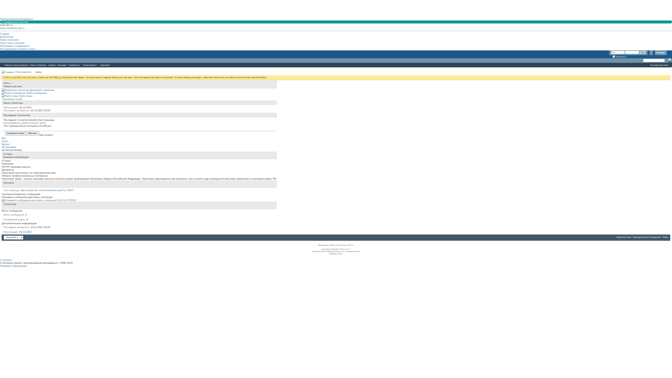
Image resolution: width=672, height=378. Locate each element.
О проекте (6, 259)
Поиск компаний (9, 39)
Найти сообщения (36, 93)
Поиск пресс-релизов (12, 42)
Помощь (660, 52)
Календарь (62, 65)
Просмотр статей (12, 99)
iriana (5, 141)
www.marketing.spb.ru (12, 28)
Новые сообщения (38, 65)
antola (25, 122)
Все (4, 138)
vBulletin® (335, 249)
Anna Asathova (12, 122)
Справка (51, 65)
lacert (43, 122)
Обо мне (32, 133)
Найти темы (25, 95)
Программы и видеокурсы (15, 45)
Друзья (6, 144)
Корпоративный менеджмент (647, 237)
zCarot (339, 254)
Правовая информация (13, 265)
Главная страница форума (16, 65)
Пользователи (23, 72)
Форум (7, 60)
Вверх (665, 237)
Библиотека (6, 36)
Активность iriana (15, 133)
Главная (4, 33)
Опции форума (90, 65)
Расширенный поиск (659, 65)
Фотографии (9, 147)
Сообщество (74, 65)
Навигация (105, 65)
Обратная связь (623, 237)
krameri (34, 122)
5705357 (72, 200)
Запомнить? (620, 57)
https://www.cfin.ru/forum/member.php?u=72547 (47, 190)
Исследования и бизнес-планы (18, 48)
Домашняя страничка (41, 90)
